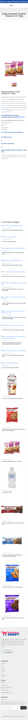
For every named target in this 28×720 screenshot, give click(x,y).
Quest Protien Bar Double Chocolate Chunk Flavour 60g (12, 289)
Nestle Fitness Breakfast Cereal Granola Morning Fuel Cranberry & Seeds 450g (12, 343)
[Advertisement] (14, 37)
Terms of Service (5, 690)
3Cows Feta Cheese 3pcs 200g (9, 241)
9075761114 (4, 105)
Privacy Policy (4, 685)
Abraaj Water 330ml (6, 492)
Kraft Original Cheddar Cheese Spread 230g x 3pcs (13, 253)
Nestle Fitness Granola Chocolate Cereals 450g (13, 330)
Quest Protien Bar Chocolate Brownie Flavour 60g (13, 523)
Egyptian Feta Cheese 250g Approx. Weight (12, 230)
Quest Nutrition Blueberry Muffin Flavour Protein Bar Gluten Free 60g (12, 555)
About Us (3, 671)
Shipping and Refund (6, 687)
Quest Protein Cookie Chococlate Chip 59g (12, 587)
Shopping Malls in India (6, 692)
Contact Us (3, 675)
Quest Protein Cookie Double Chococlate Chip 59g (13, 356)
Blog (2, 673)
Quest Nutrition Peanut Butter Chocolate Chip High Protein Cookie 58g (13, 430)
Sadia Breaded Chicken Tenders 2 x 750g (11, 461)
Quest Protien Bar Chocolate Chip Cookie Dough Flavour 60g (14, 304)
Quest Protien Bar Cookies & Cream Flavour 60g (13, 276)
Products (3, 668)
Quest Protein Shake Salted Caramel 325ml (12, 398)
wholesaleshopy (12, 716)
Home (2, 666)
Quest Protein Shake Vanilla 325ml (10, 367)
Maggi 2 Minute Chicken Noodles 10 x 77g (12, 265)
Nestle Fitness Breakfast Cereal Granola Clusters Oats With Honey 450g (14, 318)
